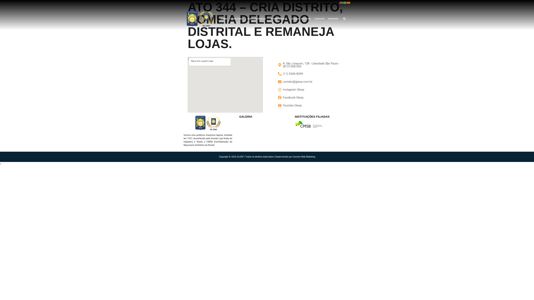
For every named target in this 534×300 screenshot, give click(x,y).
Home (224, 19)
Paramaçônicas (256, 19)
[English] (341, 2)
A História (236, 19)
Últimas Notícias (301, 19)
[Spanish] (348, 2)
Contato (319, 19)
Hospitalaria (278, 19)
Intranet (333, 19)
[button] (237, 19)
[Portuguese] (345, 2)
